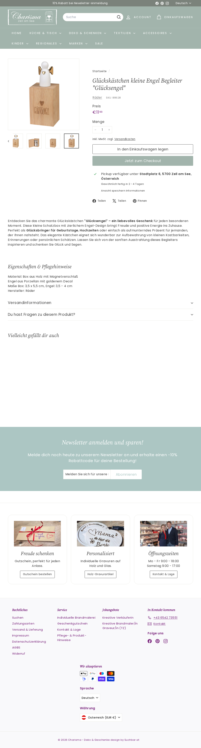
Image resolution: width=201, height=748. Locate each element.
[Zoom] (43, 94)
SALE (99, 43)
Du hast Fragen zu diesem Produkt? (41, 314)
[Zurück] (10, 141)
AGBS (16, 647)
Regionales (47, 43)
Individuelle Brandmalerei (76, 617)
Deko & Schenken (86, 33)
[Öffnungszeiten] (163, 533)
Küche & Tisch (44, 33)
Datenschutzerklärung (29, 641)
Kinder (18, 43)
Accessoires (156, 33)
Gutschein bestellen (37, 574)
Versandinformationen (29, 302)
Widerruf (18, 653)
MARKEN (76, 43)
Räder (97, 97)
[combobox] (93, 17)
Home (17, 33)
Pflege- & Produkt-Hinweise (71, 637)
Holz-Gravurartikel (100, 574)
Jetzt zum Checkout (143, 160)
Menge (98, 121)
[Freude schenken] (37, 533)
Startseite (99, 71)
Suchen (17, 617)
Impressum (20, 635)
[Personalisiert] (100, 533)
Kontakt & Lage (164, 574)
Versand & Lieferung (27, 629)
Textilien (123, 33)
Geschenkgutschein (72, 623)
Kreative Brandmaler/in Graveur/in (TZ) (120, 625)
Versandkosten (124, 139)
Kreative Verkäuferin (117, 617)
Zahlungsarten (23, 623)
